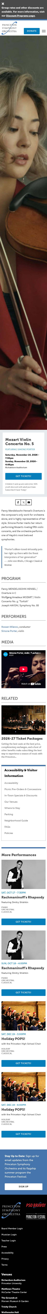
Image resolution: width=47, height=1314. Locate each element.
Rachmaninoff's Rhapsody (22, 897)
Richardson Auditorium (13, 1280)
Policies (8, 833)
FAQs (7, 826)
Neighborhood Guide (16, 820)
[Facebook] (18, 502)
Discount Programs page (20, 15)
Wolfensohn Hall (10, 1312)
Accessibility (11, 783)
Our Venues (10, 801)
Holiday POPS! (13, 1039)
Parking (8, 814)
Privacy (5, 1258)
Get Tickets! (23, 476)
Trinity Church (9, 1306)
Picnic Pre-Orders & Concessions (22, 789)
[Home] (10, 25)
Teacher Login (8, 1240)
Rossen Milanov (9, 627)
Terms (4, 1264)
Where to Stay (12, 808)
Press (4, 1246)
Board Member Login (12, 1228)
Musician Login (9, 1234)
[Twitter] (23, 502)
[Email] (28, 502)
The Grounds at (9, 1298)
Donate (32, 31)
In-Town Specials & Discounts (20, 795)
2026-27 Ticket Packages (22, 739)
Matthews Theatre (10, 1289)
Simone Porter (9, 631)
